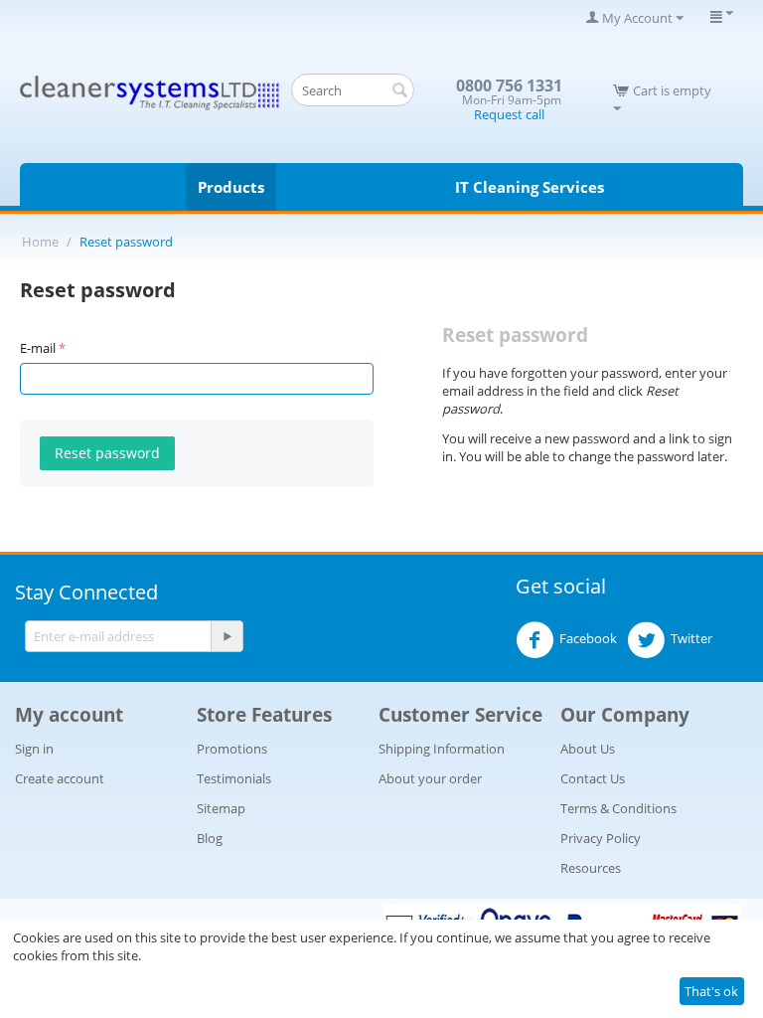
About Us (587, 749)
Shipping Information (442, 749)
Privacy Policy (600, 838)
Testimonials (234, 778)
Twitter (691, 638)
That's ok (711, 991)
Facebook (588, 638)
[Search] (399, 91)
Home (40, 242)
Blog (210, 838)
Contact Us (592, 778)
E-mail (38, 348)
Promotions (232, 749)
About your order (430, 778)
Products (231, 187)
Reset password (107, 452)
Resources (590, 868)
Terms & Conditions (618, 808)
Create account (59, 778)
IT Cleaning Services (529, 187)
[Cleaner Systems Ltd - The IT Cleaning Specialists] (150, 91)
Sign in (34, 749)
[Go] (226, 636)
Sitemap (221, 808)
